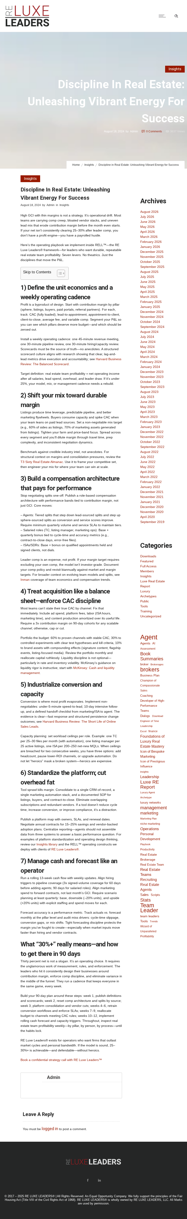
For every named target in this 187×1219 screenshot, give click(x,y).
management (153, 807)
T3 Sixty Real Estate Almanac (42, 462)
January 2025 (150, 307)
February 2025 (151, 302)
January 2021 (150, 502)
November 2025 (152, 257)
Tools (144, 606)
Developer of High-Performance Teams (152, 705)
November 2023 (152, 377)
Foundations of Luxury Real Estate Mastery (152, 741)
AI (153, 643)
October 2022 (150, 442)
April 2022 (147, 472)
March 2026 (149, 237)
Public (144, 601)
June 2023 (148, 402)
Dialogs (145, 716)
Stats (145, 899)
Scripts (155, 895)
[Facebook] (87, 1180)
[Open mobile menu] (163, 15)
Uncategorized (150, 616)
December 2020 (152, 507)
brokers (149, 669)
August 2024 (149, 332)
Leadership (149, 776)
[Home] (27, 26)
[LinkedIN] (99, 1180)
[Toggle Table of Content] (59, 273)
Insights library (46, 844)
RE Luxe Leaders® (65, 849)
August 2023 (149, 392)
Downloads (148, 556)
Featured (146, 561)
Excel (143, 731)
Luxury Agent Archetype (147, 795)
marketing (149, 813)
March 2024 (149, 357)
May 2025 (147, 287)
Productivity (147, 849)
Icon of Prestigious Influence (152, 764)
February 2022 (151, 482)
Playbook (145, 844)
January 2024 (150, 367)
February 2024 (151, 362)
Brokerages (157, 664)
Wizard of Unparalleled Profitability (148, 931)
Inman (25, 579)
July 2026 (147, 217)
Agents (145, 643)
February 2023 (151, 422)
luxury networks (150, 802)
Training (146, 611)
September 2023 (152, 387)
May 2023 (147, 407)
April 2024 (147, 352)
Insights (89, 164)
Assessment (147, 648)
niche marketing (150, 823)
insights (144, 771)
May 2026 (147, 227)
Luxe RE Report (149, 784)
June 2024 (148, 342)
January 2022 (150, 487)
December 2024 (152, 312)
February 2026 (151, 242)
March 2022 (149, 477)
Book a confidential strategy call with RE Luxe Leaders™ (61, 1060)
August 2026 (149, 212)
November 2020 (152, 512)
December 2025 (152, 252)
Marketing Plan (148, 818)
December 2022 (152, 432)
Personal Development (150, 836)
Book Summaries (151, 656)
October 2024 (150, 322)
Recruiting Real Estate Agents (149, 885)
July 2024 (147, 337)
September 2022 (152, 447)
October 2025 (150, 262)
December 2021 (152, 492)
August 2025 (149, 272)
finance (153, 731)
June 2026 (148, 222)
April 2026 (147, 232)
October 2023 (150, 382)
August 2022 (149, 452)
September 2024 (152, 327)
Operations (149, 829)
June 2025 (148, 282)
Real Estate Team (152, 864)
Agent (148, 637)
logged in (50, 1128)
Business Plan (149, 675)
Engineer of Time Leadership (149, 723)
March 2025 (149, 297)
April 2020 (147, 517)
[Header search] (176, 16)
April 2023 (147, 412)
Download (157, 716)
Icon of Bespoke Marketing (152, 753)
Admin (134, 131)
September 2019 (152, 522)
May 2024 (147, 347)
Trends (154, 921)
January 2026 (150, 247)
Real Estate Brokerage (148, 857)
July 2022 (147, 457)
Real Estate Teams (150, 872)
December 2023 (152, 372)
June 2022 (148, 462)
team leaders (149, 916)
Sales (144, 895)
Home (76, 164)
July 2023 (147, 397)
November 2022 (152, 437)
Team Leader (149, 908)
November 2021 (152, 497)
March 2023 (149, 417)
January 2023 (150, 427)
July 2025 (147, 277)
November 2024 (152, 317)
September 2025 (152, 267)
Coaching (146, 695)
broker (144, 664)
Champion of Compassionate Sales (150, 685)
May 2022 (147, 467)
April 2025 (147, 292)
